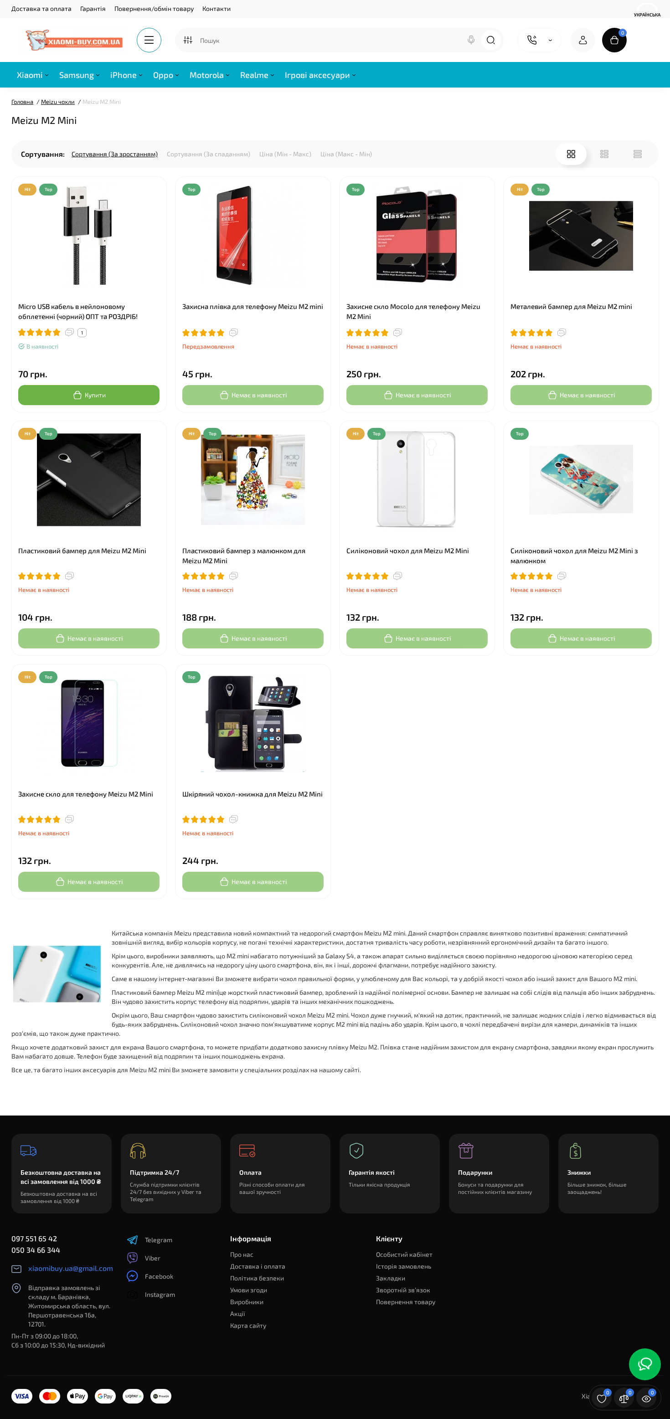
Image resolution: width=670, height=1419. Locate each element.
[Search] (471, 40)
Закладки (390, 1278)
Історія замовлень (403, 1266)
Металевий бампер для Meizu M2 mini (571, 306)
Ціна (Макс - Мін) (346, 154)
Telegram (158, 1240)
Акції (237, 1313)
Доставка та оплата (41, 8)
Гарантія (93, 8)
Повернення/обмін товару (154, 8)
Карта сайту (248, 1325)
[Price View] (637, 154)
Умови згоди (248, 1290)
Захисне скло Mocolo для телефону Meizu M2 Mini (413, 311)
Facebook (159, 1276)
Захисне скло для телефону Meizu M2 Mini (85, 794)
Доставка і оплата (257, 1266)
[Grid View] (571, 154)
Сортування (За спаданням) (208, 154)
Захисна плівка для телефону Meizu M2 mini (252, 306)
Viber (152, 1258)
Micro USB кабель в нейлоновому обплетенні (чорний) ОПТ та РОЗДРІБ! (78, 311)
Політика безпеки (257, 1278)
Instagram (160, 1294)
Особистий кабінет (404, 1254)
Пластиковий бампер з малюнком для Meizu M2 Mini (243, 555)
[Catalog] (149, 40)
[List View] (604, 154)
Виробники (246, 1302)
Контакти (216, 8)
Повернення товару (405, 1302)
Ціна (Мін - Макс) (285, 154)
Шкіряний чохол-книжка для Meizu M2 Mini (252, 794)
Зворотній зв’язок (403, 1290)
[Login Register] (583, 40)
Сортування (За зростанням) (115, 154)
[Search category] (188, 40)
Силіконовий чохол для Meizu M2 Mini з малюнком (574, 555)
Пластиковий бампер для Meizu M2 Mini (82, 550)
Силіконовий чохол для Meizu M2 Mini (407, 550)
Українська (647, 14)
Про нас (241, 1254)
